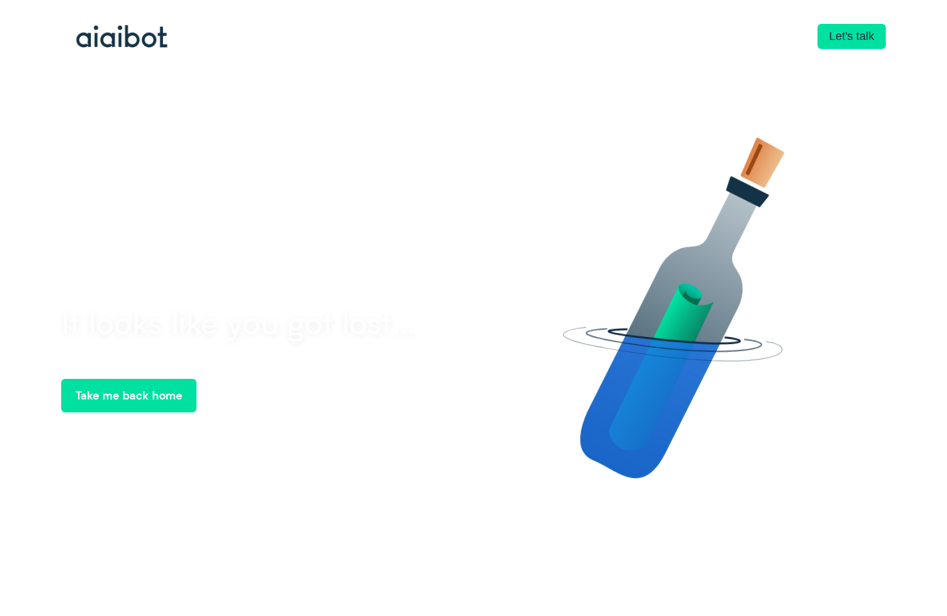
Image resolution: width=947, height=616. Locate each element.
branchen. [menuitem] (255, 37)
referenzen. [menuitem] (355, 37)
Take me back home (128, 395)
